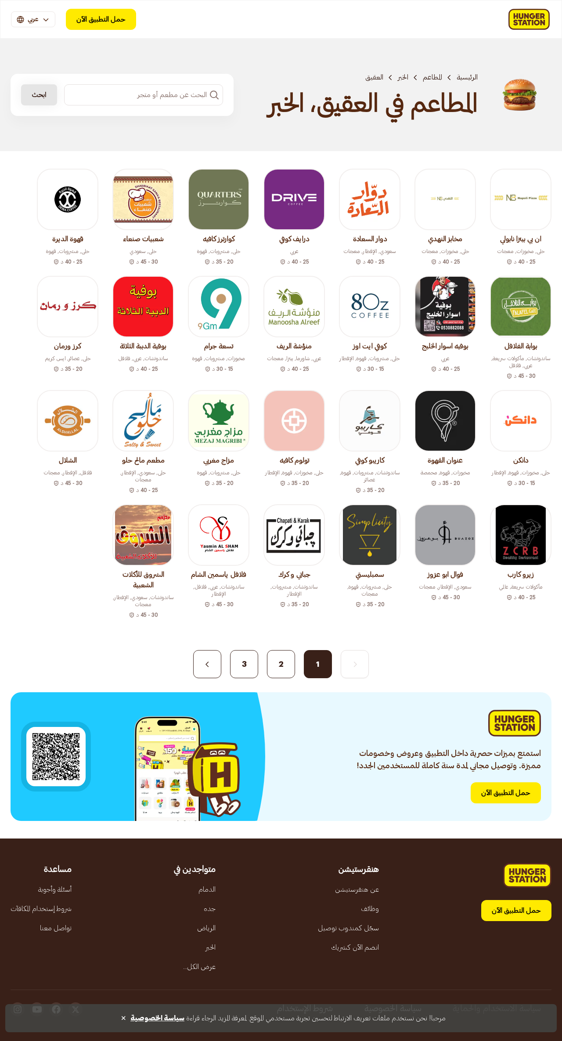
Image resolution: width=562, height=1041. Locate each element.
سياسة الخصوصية (157, 1018)
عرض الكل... (199, 966)
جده (210, 908)
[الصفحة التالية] (207, 664)
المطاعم (432, 77)
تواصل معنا (56, 928)
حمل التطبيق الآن (101, 19)
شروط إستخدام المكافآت (41, 908)
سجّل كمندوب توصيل (348, 928)
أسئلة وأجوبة (55, 889)
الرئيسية (467, 77)
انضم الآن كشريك (355, 947)
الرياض (206, 928)
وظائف (370, 908)
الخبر (403, 77)
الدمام (207, 889)
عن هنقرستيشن (357, 889)
